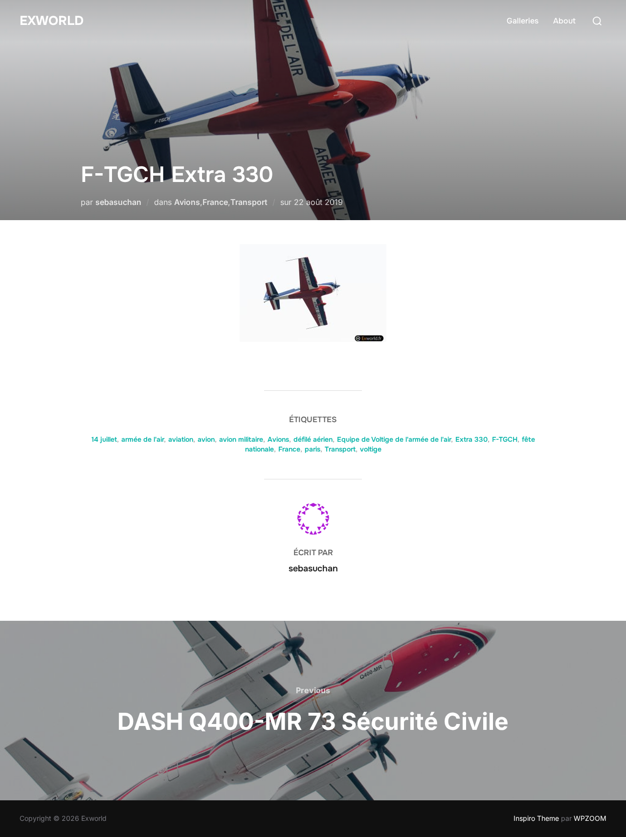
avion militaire (241, 439)
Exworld (52, 21)
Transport (249, 202)
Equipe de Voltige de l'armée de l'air (394, 439)
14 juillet (104, 439)
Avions (187, 202)
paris (312, 449)
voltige (370, 449)
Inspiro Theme (536, 818)
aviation (180, 439)
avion (206, 439)
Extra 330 (471, 439)
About (564, 21)
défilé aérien (313, 439)
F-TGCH (504, 439)
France (215, 202)
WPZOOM (590, 818)
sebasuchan (118, 202)
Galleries (522, 21)
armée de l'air (142, 439)
